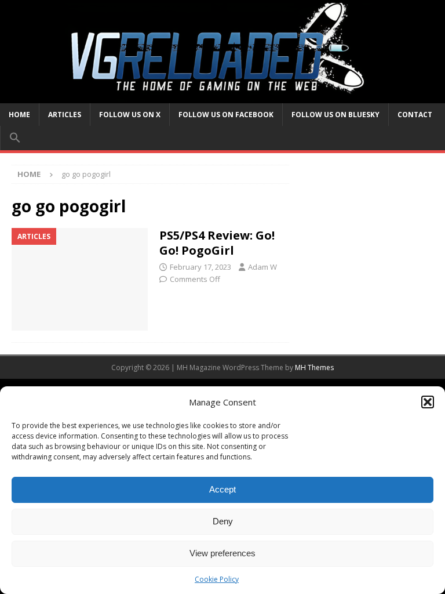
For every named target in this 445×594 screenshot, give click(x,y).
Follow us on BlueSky (335, 114)
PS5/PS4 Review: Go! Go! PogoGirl (217, 242)
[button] (427, 402)
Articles (64, 114)
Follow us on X (130, 114)
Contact (414, 114)
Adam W (262, 267)
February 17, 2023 (200, 267)
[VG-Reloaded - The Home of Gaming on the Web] (222, 96)
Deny (223, 521)
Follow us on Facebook (225, 114)
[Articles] (80, 279)
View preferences (222, 553)
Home (19, 114)
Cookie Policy (217, 579)
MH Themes (314, 367)
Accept (222, 489)
